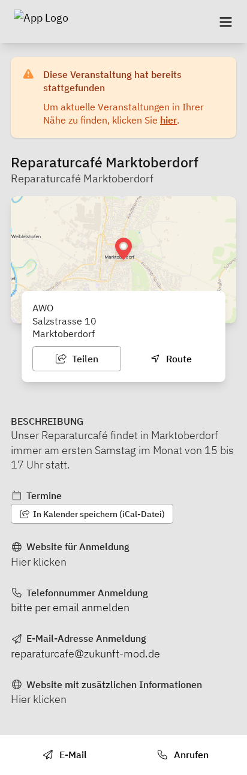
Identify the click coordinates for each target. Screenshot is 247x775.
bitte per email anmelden (70, 607)
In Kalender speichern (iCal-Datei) (98, 514)
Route (178, 359)
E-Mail (72, 755)
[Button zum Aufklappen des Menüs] (225, 21)
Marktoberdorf (63, 334)
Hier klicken (39, 562)
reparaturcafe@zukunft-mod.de (85, 653)
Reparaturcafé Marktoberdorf (82, 178)
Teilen (84, 359)
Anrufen (190, 755)
